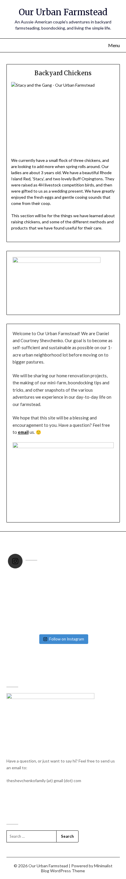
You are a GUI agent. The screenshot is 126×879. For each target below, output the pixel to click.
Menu (114, 45)
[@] (30, 561)
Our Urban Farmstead (63, 12)
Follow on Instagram (66, 639)
